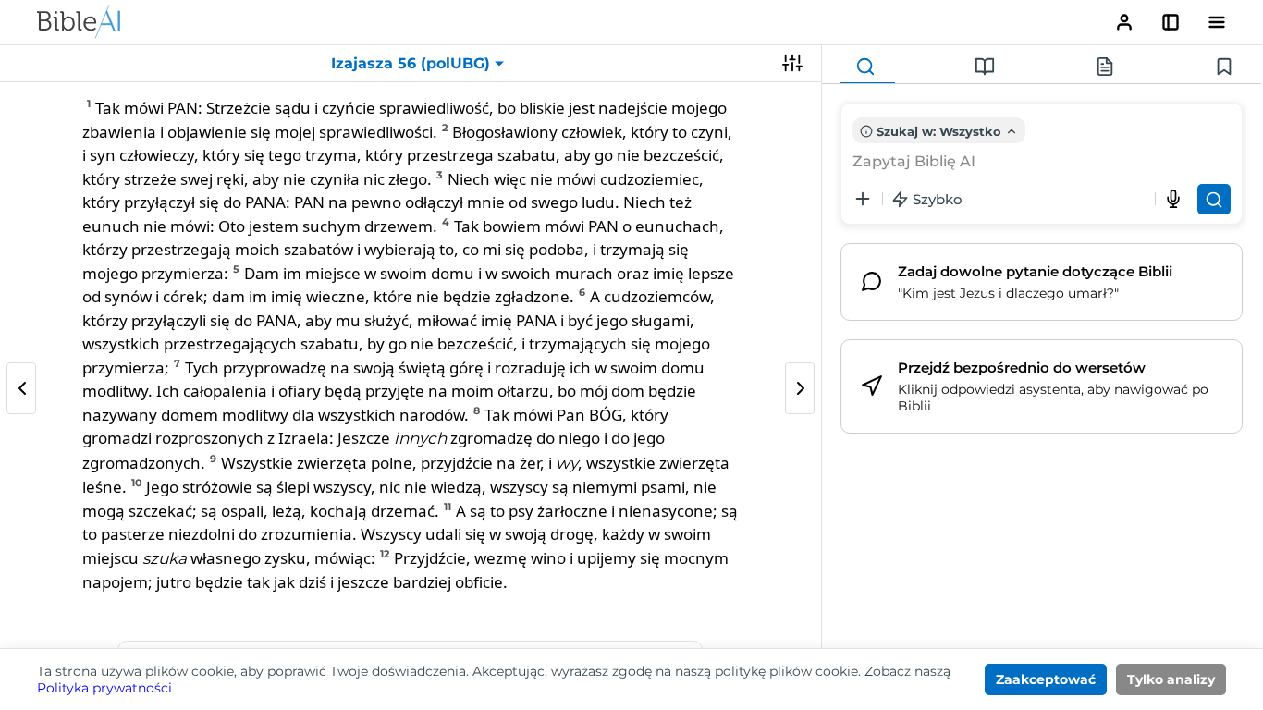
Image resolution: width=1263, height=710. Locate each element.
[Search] (1214, 199)
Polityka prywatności (104, 687)
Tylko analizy (1171, 679)
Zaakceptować (1046, 679)
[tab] (867, 67)
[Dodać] (862, 199)
